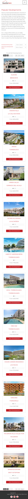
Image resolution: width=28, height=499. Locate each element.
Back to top (24, 494)
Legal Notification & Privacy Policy (14, 494)
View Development (14, 87)
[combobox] (21, 44)
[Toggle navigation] (25, 2)
